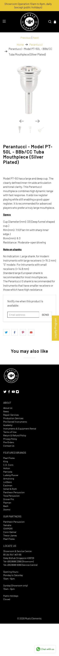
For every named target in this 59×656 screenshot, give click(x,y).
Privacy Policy (10, 438)
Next (36, 37)
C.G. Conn (8, 464)
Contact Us (8, 445)
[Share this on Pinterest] (23, 332)
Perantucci (35, 44)
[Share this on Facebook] (14, 332)
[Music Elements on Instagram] (17, 392)
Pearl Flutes (9, 458)
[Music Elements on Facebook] (9, 392)
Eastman (7, 485)
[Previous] (21, 121)
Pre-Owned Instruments (15, 421)
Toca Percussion (11, 495)
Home (20, 44)
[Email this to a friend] (31, 332)
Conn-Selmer (9, 532)
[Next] (37, 121)
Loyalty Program (55, 328)
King (5, 461)
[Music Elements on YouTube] (13, 392)
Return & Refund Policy (14, 435)
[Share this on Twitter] (6, 332)
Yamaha (7, 525)
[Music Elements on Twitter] (5, 392)
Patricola (7, 471)
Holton (6, 468)
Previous (25, 37)
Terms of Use (9, 432)
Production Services (13, 418)
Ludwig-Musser (10, 475)
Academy (7, 425)
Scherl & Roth (10, 488)
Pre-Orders (8, 442)
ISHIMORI (8, 528)
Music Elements (33, 618)
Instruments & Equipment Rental (19, 428)
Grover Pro (8, 499)
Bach (5, 506)
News (6, 411)
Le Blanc (7, 482)
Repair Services (11, 414)
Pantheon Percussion (14, 492)
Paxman (7, 502)
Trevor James (10, 535)
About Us (7, 408)
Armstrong (8, 478)
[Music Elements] (29, 22)
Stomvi (6, 509)
